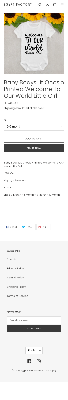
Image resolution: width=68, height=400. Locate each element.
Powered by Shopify (45, 370)
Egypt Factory (18, 4)
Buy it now (34, 148)
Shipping (9, 108)
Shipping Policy (16, 287)
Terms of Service (17, 296)
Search (11, 259)
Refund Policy (15, 277)
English (32, 350)
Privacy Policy (15, 268)
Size (6, 120)
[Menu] (62, 4)
